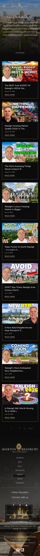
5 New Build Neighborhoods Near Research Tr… (18, 329)
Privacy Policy (10, 543)
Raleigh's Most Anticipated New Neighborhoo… (18, 369)
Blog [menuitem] (20, 479)
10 (24, 428)
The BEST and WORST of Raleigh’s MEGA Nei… (17, 87)
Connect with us (20, 497)
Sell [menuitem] (20, 466)
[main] (20, 218)
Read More (10, 95)
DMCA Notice (23, 546)
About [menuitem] (20, 474)
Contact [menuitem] (20, 483)
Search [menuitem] (20, 458)
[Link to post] (20, 71)
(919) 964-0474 (23, 518)
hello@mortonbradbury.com (22, 522)
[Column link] (20, 48)
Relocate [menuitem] (20, 470)
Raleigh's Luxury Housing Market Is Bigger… (17, 208)
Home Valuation (20, 492)
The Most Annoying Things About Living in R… (18, 167)
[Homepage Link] (20, 5)
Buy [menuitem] (20, 462)
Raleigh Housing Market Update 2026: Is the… (16, 127)
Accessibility (22, 543)
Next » (31, 428)
